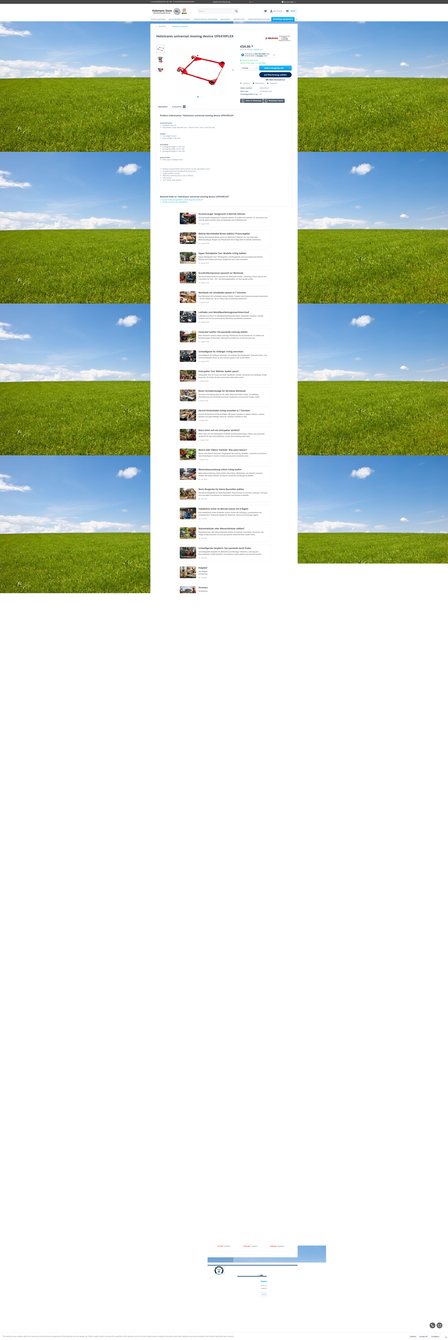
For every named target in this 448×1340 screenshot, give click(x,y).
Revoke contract (224, 1316)
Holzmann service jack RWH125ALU (250, 1238)
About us (190, 1285)
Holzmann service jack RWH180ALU (277, 1238)
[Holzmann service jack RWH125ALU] (250, 1226)
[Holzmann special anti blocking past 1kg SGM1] (170, 1226)
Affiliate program (230, 1288)
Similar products (165, 1213)
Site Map (190, 1305)
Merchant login (193, 1294)
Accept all (423, 1336)
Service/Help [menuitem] (288, 2)
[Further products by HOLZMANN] (278, 38)
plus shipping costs (256, 50)
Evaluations (178, 107)
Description (162, 107)
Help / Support (193, 1291)
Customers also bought (185, 1213)
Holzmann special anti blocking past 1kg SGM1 (171, 1238)
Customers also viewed (209, 1213)
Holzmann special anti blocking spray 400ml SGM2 (197, 1238)
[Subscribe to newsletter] (293, 1294)
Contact (190, 1288)
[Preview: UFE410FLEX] (160, 49)
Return (226, 1285)
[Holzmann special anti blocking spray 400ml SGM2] (197, 1226)
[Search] (236, 11)
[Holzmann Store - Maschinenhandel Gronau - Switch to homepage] (169, 13)
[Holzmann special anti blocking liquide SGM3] (224, 1226)
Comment (273, 83)
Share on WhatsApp (253, 101)
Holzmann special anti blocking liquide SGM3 (224, 1238)
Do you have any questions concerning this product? (182, 200)
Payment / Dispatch (194, 1299)
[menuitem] (218, 11)
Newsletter (191, 1297)
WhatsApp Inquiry (275, 101)
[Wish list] (265, 11)
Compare (246, 83)
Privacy (190, 1302)
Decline (413, 1336)
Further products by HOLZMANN (174, 202)
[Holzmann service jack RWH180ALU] (277, 1226)
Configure (435, 1336)
